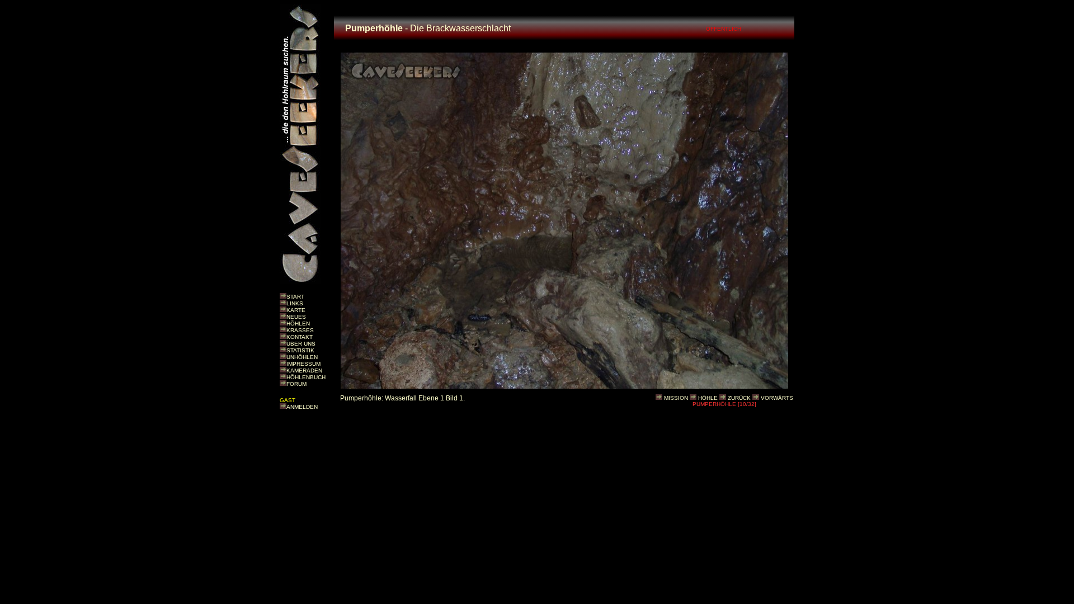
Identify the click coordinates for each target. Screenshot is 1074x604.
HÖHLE (708, 398)
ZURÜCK (739, 398)
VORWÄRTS (777, 398)
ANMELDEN (302, 407)
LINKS (294, 303)
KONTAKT (299, 337)
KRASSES (300, 330)
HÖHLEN (298, 323)
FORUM (296, 384)
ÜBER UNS (300, 344)
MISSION (676, 398)
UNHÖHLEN (302, 357)
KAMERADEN (304, 370)
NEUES (296, 317)
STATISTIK (300, 350)
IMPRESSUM (303, 364)
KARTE (295, 310)
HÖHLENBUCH (306, 377)
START (295, 297)
